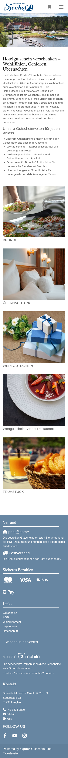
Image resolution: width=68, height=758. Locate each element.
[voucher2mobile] (22, 656)
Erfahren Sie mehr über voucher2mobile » (28, 673)
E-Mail (10, 714)
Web (9, 718)
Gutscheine (10, 612)
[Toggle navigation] (61, 7)
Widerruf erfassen (22, 642)
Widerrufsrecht (12, 621)
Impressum (10, 626)
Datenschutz (11, 630)
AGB (6, 617)
